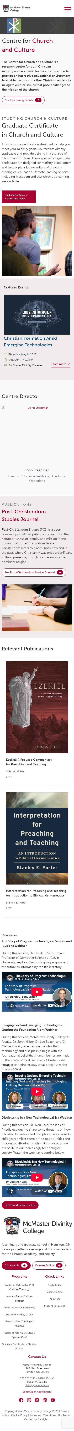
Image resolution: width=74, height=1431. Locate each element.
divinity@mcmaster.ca (37, 1385)
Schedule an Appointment (37, 1391)
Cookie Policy (19, 1415)
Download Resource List (20, 1205)
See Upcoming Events (19, 100)
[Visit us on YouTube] (53, 1400)
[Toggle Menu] (67, 9)
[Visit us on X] (37, 1400)
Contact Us (12, 1265)
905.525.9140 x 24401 (32, 1378)
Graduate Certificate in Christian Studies (15, 197)
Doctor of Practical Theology (19, 1307)
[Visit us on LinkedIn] (45, 1400)
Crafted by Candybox (37, 1419)
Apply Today (54, 1285)
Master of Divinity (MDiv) (19, 1314)
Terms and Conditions (43, 1415)
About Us (55, 1298)
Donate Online (44, 1265)
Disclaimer (64, 1415)
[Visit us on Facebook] (21, 1400)
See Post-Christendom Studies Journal (30, 572)
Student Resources (54, 1305)
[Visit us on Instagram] (29, 1400)
